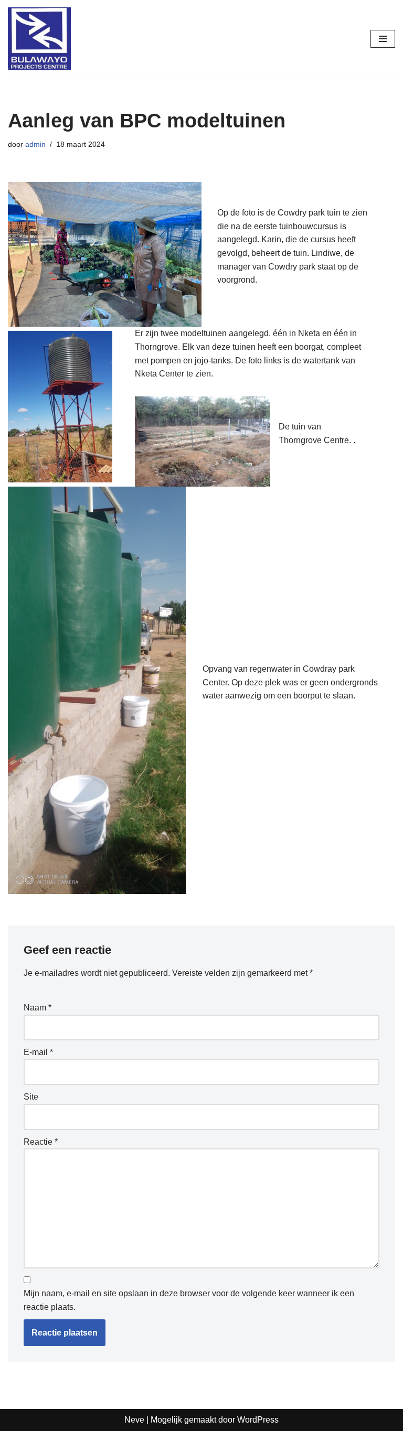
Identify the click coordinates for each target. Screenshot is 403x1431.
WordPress (258, 1419)
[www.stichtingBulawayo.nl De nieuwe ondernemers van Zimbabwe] (39, 38)
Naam (37, 1007)
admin (35, 144)
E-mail (38, 1052)
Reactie (41, 1141)
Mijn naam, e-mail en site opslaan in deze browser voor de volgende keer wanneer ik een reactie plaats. (189, 1300)
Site (31, 1096)
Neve (134, 1419)
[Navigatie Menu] (382, 39)
